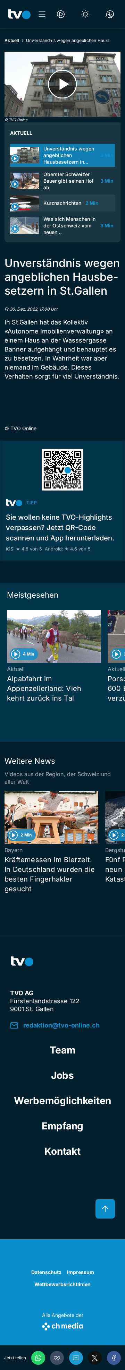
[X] (95, 1358)
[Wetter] (85, 14)
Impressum (80, 1272)
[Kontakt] (109, 14)
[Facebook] (114, 1358)
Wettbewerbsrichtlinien (62, 1284)
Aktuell (12, 40)
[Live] (60, 14)
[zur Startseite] (19, 14)
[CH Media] (62, 1325)
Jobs (62, 1075)
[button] (57, 1358)
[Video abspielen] (62, 84)
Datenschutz (46, 1272)
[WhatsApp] (38, 1358)
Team (63, 1050)
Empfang (62, 1126)
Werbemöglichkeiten (62, 1101)
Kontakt (62, 1151)
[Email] (76, 1358)
